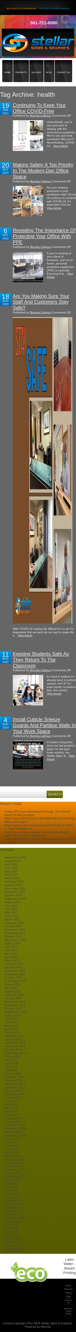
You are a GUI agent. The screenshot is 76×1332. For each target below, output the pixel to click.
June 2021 (11, 950)
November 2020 (15, 974)
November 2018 (15, 1046)
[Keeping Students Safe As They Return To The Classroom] (28, 690)
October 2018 (13, 1049)
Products (21, 65)
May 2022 (11, 912)
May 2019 (11, 1025)
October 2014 (13, 1214)
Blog (49, 65)
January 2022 (13, 926)
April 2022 (11, 915)
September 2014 (15, 1217)
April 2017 (11, 1111)
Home (7, 65)
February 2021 (14, 963)
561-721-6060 (43, 22)
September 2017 (15, 1094)
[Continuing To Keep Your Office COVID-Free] (28, 135)
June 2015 (11, 1186)
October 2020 (13, 977)
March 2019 (12, 1032)
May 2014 (11, 1231)
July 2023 (11, 864)
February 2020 (14, 994)
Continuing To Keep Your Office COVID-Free (39, 108)
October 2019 (13, 1008)
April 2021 (11, 957)
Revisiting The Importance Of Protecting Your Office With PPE (44, 236)
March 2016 (12, 1156)
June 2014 (11, 1228)
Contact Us (63, 65)
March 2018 (12, 1073)
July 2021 (11, 946)
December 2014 (15, 1207)
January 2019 (13, 1039)
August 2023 (13, 861)
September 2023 (15, 857)
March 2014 (12, 1238)
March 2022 (12, 919)
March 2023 (12, 878)
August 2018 (13, 1056)
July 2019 (11, 1018)
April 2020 (11, 988)
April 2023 (11, 874)
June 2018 (11, 1063)
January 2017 (13, 1121)
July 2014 (11, 1224)
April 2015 (11, 1193)
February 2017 (14, 1118)
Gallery (36, 65)
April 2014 (11, 1234)
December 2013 (15, 1248)
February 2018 (14, 1077)
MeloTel (46, 1326)
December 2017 (15, 1084)
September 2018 (15, 1053)
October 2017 (13, 1090)
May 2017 (11, 1108)
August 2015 (13, 1180)
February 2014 (14, 1241)
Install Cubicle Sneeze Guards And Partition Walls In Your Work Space (44, 725)
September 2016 (15, 1135)
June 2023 (11, 867)
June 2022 (11, 909)
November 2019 (15, 1005)
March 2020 (12, 991)
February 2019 (14, 1036)
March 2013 (12, 1252)
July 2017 (11, 1101)
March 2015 (12, 1197)
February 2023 (14, 881)
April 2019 (11, 1029)
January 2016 (13, 1162)
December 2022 (15, 888)
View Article (60, 146)
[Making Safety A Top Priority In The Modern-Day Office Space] (28, 201)
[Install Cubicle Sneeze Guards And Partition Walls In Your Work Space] (28, 755)
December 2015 (15, 1166)
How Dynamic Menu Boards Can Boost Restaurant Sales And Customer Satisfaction (37, 833)
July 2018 (11, 1059)
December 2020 (15, 970)
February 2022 (14, 922)
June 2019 (11, 1022)
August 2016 (13, 1138)
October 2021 (13, 936)
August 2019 (13, 1015)
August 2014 (13, 1221)
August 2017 (13, 1097)
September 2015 (15, 1176)
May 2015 (11, 1190)
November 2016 (15, 1128)
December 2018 (15, 1042)
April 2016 (11, 1152)
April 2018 (11, 1070)
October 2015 (13, 1173)
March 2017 (12, 1114)
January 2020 (13, 998)
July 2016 (11, 1142)
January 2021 (13, 967)
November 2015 (15, 1169)
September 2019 (15, 1011)
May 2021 (11, 953)
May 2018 (11, 1066)
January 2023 (13, 885)
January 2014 (13, 1245)
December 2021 (15, 929)
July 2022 (11, 905)
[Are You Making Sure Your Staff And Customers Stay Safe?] (42, 470)
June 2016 (11, 1145)
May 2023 (11, 871)
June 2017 (11, 1104)
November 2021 (15, 933)
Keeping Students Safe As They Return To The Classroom (41, 659)
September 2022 (15, 898)
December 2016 (15, 1125)
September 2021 (15, 940)
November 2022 (15, 891)
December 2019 (15, 1001)
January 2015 (13, 1204)
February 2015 (14, 1200)
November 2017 (15, 1087)
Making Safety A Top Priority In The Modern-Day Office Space (43, 170)
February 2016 (14, 1159)
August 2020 (13, 984)
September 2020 (15, 981)
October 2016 (13, 1132)
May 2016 (11, 1149)
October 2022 (13, 895)
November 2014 (15, 1211)
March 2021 (12, 960)
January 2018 (13, 1080)
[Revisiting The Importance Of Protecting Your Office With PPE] (28, 267)
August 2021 (13, 943)
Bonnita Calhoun (40, 115)
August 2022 (13, 902)
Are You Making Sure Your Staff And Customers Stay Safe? (41, 302)
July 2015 (11, 1183)
